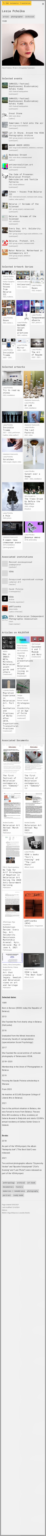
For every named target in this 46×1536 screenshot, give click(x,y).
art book (31, 1183)
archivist (29, 17)
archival (21, 1183)
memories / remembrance (14, 1191)
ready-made (18, 1195)
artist (6, 17)
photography (32, 1191)
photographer (17, 17)
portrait (7, 1195)
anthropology (9, 1183)
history (19, 1187)
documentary (8, 1187)
